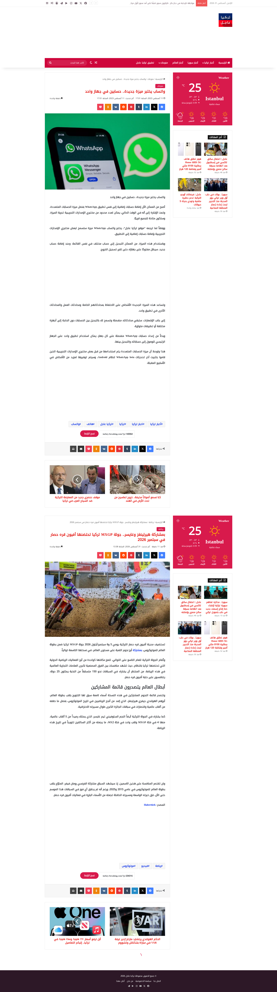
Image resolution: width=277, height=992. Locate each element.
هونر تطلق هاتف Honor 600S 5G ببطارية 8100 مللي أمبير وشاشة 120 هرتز (190, 164)
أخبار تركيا (209, 63)
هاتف (90, 424)
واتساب (75, 424)
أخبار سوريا (193, 63)
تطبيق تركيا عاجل (145, 63)
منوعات (164, 63)
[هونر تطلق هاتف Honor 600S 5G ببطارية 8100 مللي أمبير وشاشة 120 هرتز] (189, 149)
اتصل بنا (157, 981)
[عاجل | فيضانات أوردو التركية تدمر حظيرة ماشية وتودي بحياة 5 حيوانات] (189, 184)
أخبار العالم (177, 63)
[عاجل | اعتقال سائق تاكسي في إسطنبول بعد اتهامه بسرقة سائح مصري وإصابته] (215, 149)
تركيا (122, 424)
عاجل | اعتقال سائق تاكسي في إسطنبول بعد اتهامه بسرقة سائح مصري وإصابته (216, 164)
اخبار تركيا (137, 424)
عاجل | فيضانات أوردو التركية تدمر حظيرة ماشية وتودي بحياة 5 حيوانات (190, 199)
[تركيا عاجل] (225, 20)
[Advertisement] (106, 32)
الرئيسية (222, 63)
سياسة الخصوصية (143, 981)
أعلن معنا (120, 981)
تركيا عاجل (106, 424)
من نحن (130, 981)
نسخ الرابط (89, 433)
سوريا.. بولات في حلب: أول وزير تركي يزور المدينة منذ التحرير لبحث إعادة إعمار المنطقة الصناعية (216, 201)
